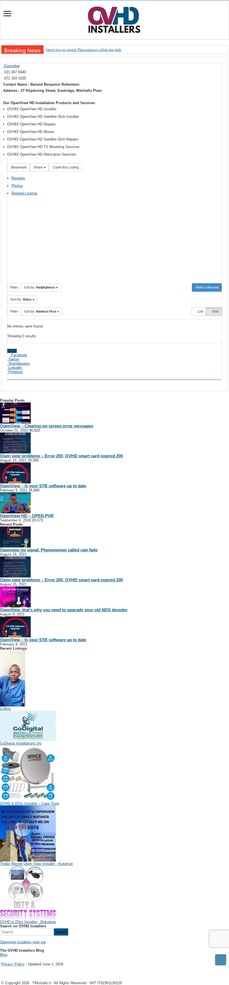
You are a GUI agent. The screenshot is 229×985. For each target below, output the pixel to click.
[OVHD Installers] (114, 18)
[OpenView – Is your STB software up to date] (15, 473)
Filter (14, 287)
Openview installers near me (23, 942)
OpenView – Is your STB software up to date (43, 485)
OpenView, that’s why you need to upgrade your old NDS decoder (64, 609)
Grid (215, 311)
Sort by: (39, 287)
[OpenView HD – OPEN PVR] (15, 502)
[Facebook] (5, 959)
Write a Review (207, 287)
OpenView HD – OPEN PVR (27, 515)
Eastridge (11, 66)
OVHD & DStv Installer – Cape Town (29, 803)
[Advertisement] (114, 241)
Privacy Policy (13, 964)
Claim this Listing (65, 167)
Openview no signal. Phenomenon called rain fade (83, 50)
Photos (17, 186)
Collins (5, 708)
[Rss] (2, 959)
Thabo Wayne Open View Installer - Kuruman (36, 864)
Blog (3, 955)
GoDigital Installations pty (21, 743)
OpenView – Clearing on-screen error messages (46, 426)
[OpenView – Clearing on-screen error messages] (15, 413)
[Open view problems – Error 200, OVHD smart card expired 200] (15, 443)
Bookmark (18, 167)
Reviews (18, 178)
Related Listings (24, 193)
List (200, 311)
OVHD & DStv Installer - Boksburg (28, 922)
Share (38, 167)
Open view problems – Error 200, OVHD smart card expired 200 (61, 455)
